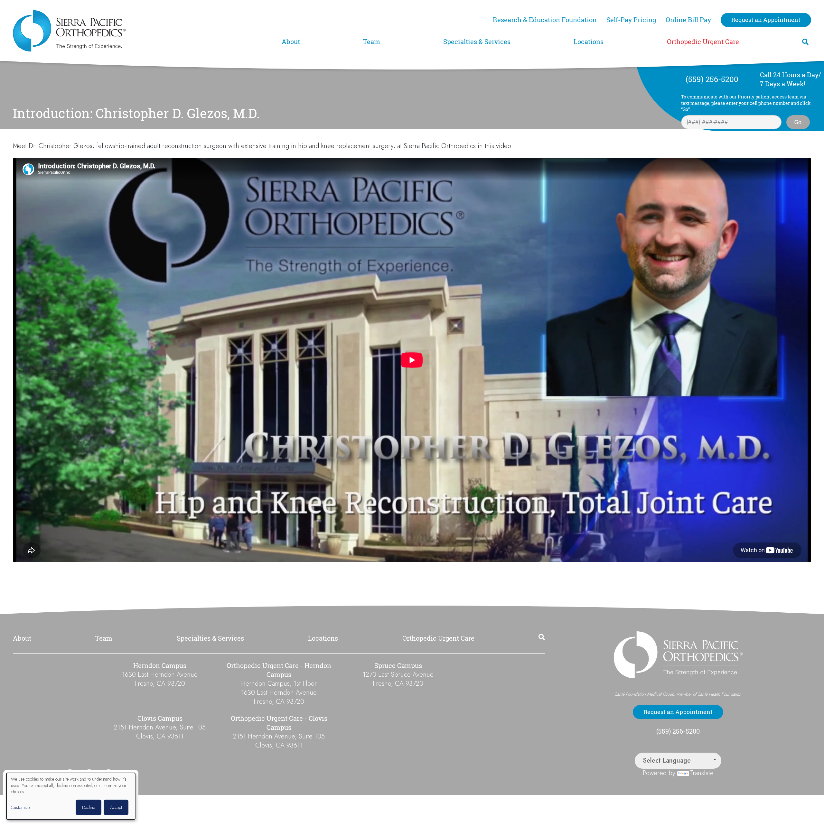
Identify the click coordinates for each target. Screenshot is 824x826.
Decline (88, 807)
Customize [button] (20, 807)
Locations (589, 41)
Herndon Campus (159, 665)
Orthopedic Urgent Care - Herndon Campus (279, 670)
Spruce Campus (398, 665)
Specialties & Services (476, 41)
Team (371, 41)
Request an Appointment (766, 19)
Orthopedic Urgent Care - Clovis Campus (279, 723)
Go (797, 122)
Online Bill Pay (688, 19)
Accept (116, 807)
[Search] (805, 42)
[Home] (143, 31)
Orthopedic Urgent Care (703, 41)
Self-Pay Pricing (631, 19)
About (291, 41)
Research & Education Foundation (545, 19)
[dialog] (70, 796)
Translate (702, 773)
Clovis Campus (160, 718)
